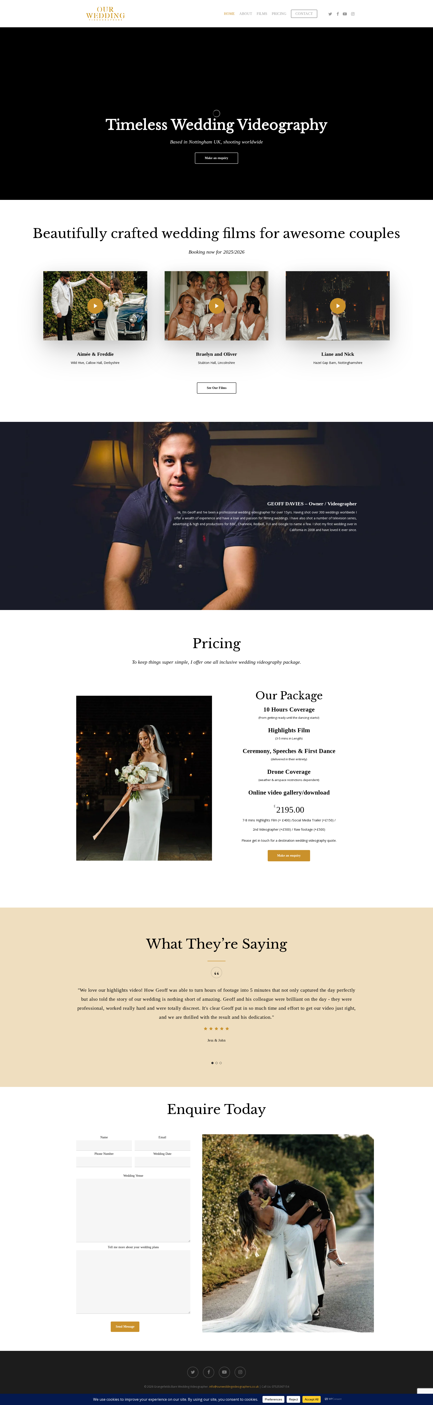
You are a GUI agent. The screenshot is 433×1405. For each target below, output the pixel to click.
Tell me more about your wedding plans (133, 1247)
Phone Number (104, 1153)
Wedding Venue (133, 1175)
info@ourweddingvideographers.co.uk (234, 1387)
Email (162, 1137)
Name (104, 1137)
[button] (216, 158)
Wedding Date (162, 1153)
